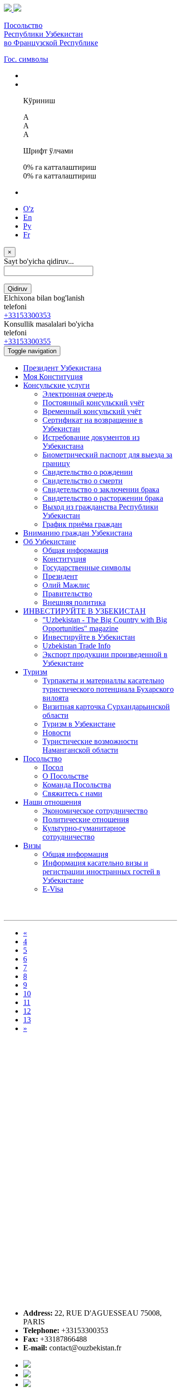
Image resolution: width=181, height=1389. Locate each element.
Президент (60, 576)
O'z (28, 209)
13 (27, 1020)
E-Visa (52, 889)
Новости (56, 733)
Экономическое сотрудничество (95, 811)
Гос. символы (26, 59)
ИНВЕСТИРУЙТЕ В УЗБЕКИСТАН (84, 611)
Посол (52, 767)
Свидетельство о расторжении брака (102, 498)
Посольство (42, 759)
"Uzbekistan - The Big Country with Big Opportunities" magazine (104, 624)
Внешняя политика (74, 602)
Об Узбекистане (49, 541)
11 (26, 1002)
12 (27, 1011)
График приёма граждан (82, 524)
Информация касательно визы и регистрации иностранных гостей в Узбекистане (101, 871)
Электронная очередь (77, 394)
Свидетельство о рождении (87, 472)
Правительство (67, 594)
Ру (27, 226)
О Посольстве (65, 776)
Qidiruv (18, 288)
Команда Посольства (76, 785)
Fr (26, 235)
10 (27, 994)
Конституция (64, 559)
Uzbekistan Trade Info (76, 646)
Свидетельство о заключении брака (100, 489)
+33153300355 (27, 341)
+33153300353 (27, 315)
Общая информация (75, 550)
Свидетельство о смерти (82, 481)
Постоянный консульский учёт (93, 403)
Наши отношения (52, 802)
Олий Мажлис (66, 585)
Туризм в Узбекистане (78, 724)
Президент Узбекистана (62, 368)
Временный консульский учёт (91, 411)
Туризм (35, 672)
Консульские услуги (56, 385)
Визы (32, 845)
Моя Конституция (53, 376)
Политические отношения (85, 819)
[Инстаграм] (27, 1384)
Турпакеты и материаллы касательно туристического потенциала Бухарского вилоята (108, 689)
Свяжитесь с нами (72, 793)
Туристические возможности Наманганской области (90, 745)
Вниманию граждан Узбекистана (77, 533)
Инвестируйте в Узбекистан (88, 637)
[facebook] (27, 1365)
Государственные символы (86, 568)
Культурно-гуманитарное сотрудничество (83, 832)
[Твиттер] (27, 1375)
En (27, 217)
